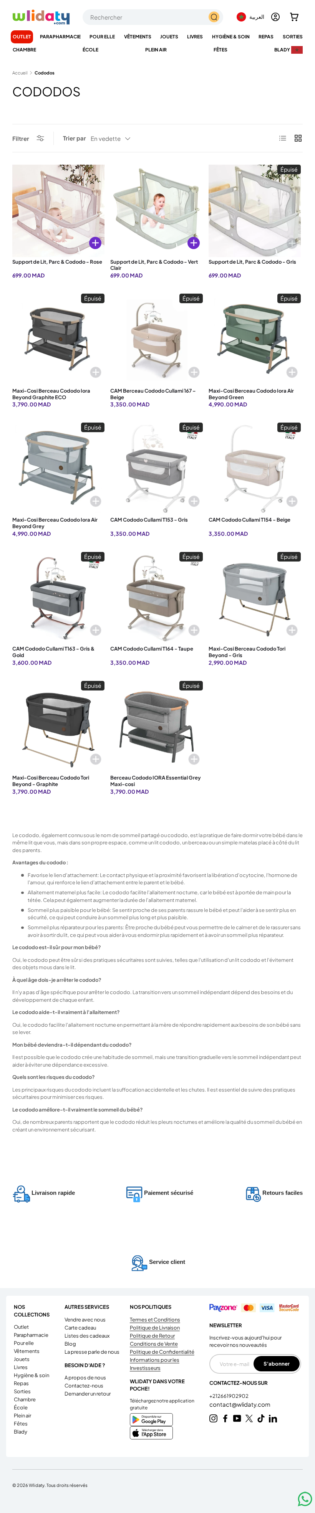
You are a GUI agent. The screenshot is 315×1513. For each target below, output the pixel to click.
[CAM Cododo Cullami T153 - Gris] (156, 469)
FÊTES (21, 1424)
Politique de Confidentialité (162, 1352)
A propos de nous (85, 1377)
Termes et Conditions (155, 1319)
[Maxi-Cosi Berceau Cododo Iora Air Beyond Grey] (58, 469)
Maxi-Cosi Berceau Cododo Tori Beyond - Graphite (50, 781)
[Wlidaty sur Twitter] (249, 1418)
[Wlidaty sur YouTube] (237, 1418)
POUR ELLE (24, 1343)
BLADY (20, 1432)
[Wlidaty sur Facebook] (225, 1418)
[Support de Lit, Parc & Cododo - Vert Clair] (156, 211)
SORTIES (22, 1391)
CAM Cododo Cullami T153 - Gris (149, 520)
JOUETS (22, 1359)
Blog (70, 1344)
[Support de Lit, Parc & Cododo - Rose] (58, 211)
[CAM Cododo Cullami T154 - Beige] (255, 469)
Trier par (74, 138)
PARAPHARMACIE (31, 1335)
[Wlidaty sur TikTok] (261, 1418)
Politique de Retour (152, 1336)
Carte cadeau (80, 1328)
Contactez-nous (84, 1386)
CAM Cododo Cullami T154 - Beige (249, 520)
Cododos (45, 73)
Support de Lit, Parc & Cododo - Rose (57, 262)
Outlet (22, 37)
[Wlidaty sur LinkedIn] (273, 1418)
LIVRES (21, 1367)
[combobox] (153, 17)
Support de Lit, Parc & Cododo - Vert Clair (154, 265)
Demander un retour (88, 1394)
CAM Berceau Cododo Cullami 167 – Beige (153, 394)
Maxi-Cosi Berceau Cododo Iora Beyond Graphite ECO (51, 394)
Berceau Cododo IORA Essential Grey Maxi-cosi (155, 781)
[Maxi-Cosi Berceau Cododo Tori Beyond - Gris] (255, 598)
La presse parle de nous (92, 1352)
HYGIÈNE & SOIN (31, 1375)
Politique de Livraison (155, 1328)
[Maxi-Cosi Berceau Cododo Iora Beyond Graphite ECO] (58, 340)
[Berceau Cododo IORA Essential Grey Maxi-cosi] (156, 727)
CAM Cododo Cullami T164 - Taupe (151, 649)
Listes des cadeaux (87, 1336)
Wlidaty (37, 1485)
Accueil (20, 73)
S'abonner (277, 1363)
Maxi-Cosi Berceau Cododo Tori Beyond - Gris (247, 652)
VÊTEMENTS (27, 1351)
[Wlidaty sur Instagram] (213, 1418)
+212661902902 (229, 1396)
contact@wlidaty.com (239, 1404)
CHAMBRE (25, 1399)
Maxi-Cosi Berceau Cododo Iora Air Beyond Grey (55, 523)
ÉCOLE (21, 1407)
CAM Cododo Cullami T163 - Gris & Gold (53, 652)
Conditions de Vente (154, 1344)
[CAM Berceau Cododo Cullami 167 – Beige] (156, 340)
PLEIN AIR (22, 1415)
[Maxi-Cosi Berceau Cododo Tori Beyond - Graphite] (58, 727)
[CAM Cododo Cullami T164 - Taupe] (156, 598)
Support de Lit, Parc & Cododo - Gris (252, 262)
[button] (294, 16)
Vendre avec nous (85, 1319)
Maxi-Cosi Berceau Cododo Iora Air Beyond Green (251, 394)
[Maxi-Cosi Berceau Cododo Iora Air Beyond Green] (255, 340)
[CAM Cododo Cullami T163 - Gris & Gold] (58, 598)
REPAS (21, 1383)
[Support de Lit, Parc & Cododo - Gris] (255, 211)
